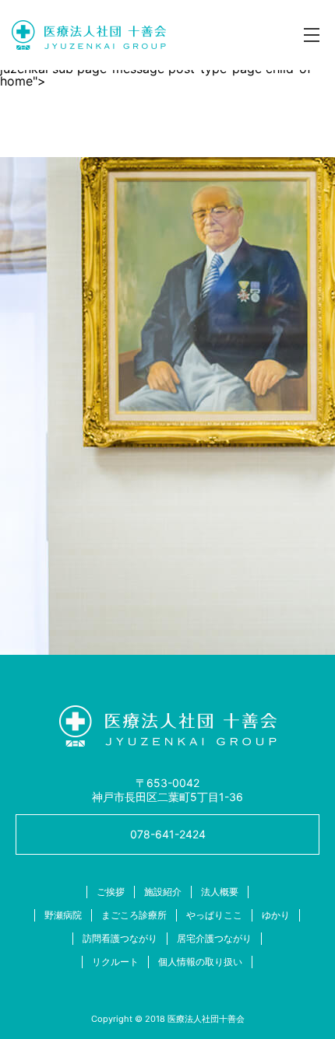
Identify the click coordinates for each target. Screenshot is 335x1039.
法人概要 (219, 891)
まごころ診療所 (134, 915)
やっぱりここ (214, 915)
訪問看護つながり (120, 938)
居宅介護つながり (214, 938)
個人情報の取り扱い (200, 961)
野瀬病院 (63, 915)
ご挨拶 (111, 891)
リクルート (115, 961)
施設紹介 (163, 891)
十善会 (89, 35)
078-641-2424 (168, 834)
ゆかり (276, 915)
